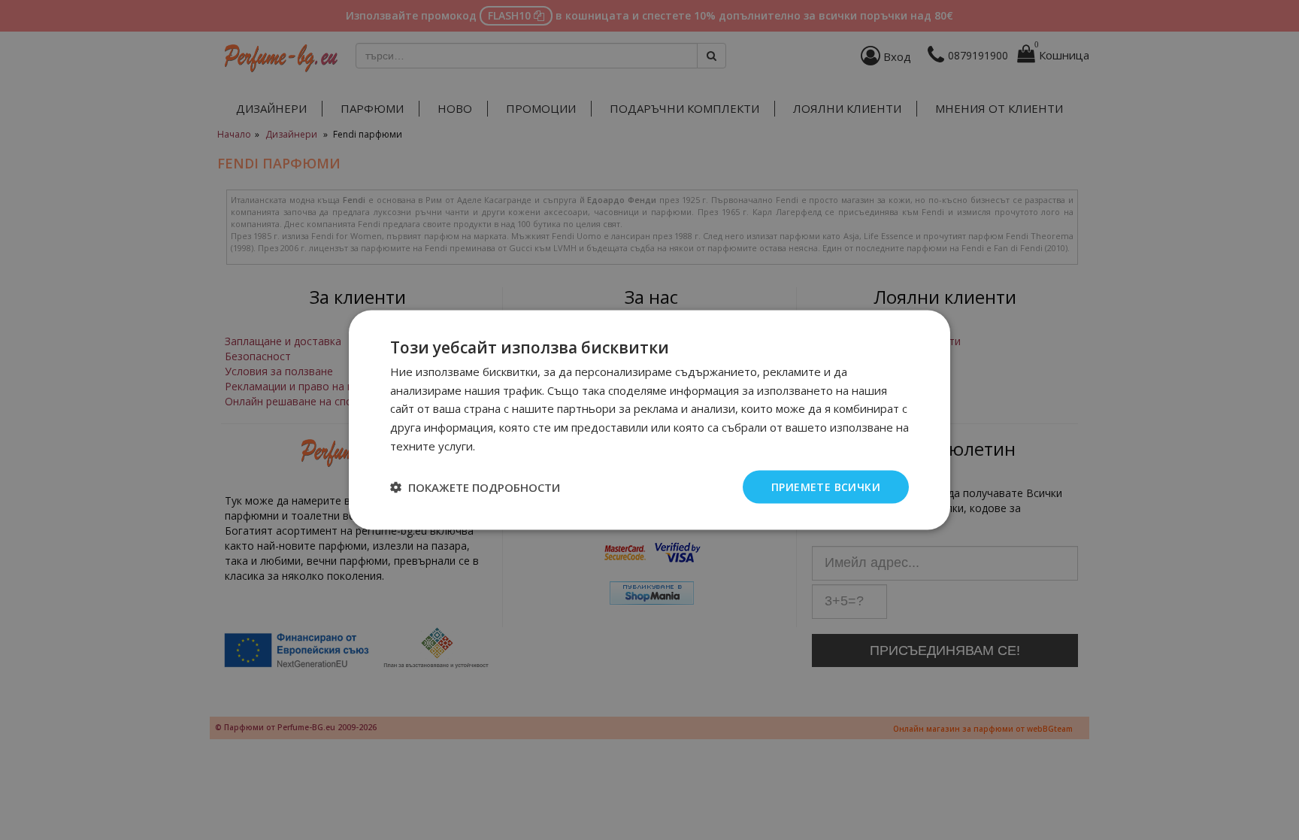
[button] (475, 487)
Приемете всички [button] (825, 486)
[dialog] (649, 420)
